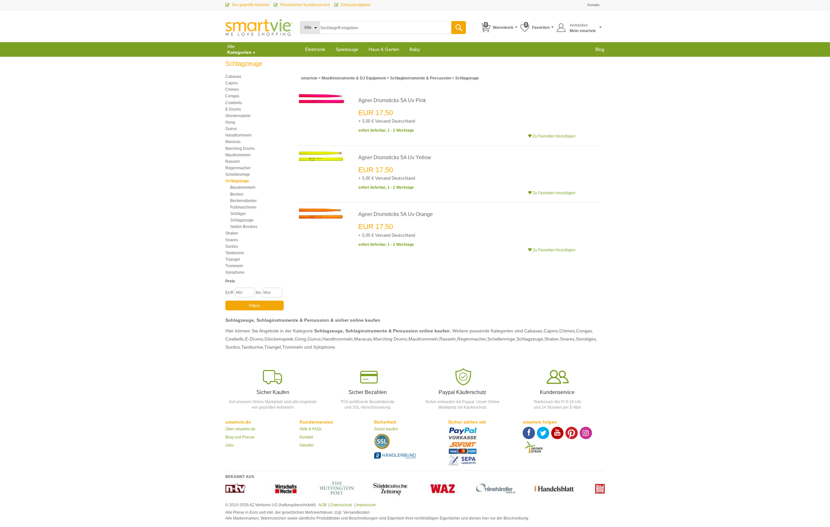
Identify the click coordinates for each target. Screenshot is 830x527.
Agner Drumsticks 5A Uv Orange (395, 214)
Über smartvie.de (240, 429)
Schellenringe (237, 174)
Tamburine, (252, 347)
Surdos (231, 246)
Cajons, (551, 330)
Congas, (584, 330)
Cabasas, (534, 330)
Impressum (366, 505)
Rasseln (232, 161)
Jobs (229, 445)
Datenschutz (341, 505)
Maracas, (363, 338)
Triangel (232, 259)
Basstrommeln (242, 187)
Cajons (231, 83)
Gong (230, 122)
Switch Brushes (243, 226)
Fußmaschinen (243, 207)
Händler (307, 445)
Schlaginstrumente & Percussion (420, 78)
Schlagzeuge (237, 181)
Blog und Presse (240, 437)
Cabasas (233, 76)
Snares (231, 240)
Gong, (301, 338)
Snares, (568, 338)
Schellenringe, (501, 338)
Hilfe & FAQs (311, 429)
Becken (236, 194)
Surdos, (233, 347)
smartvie (309, 78)
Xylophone (234, 272)
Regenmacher (238, 168)
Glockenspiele (238, 116)
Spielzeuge (347, 49)
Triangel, (273, 347)
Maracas (233, 141)
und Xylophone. (320, 347)
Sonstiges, (586, 338)
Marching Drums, (391, 338)
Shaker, (552, 338)
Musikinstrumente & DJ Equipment (354, 78)
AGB (322, 505)
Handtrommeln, (338, 338)
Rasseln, (448, 338)
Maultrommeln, (424, 338)
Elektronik (315, 49)
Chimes (232, 89)
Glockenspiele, (280, 338)
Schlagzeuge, (530, 338)
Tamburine (234, 253)
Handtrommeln (238, 135)
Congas (232, 96)
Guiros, (314, 338)
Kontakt (306, 437)
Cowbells (233, 103)
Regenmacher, (472, 338)
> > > (390, 78)
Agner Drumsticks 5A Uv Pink (392, 100)
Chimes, (567, 330)
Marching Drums (240, 148)
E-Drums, (255, 338)
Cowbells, (235, 338)
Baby (414, 49)
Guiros (231, 128)
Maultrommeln (238, 155)
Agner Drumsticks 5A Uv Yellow (394, 157)
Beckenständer (243, 200)
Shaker (231, 233)
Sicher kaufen (386, 429)
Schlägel (238, 213)
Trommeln (234, 266)
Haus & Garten (384, 49)
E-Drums (233, 109)
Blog (599, 49)
